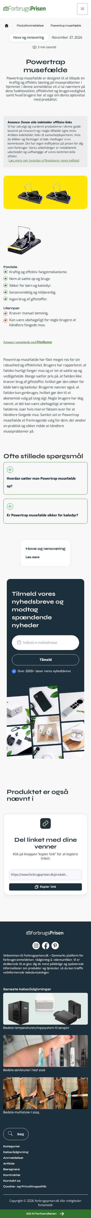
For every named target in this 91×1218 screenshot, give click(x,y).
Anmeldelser (13, 1158)
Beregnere (11, 1169)
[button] (82, 9)
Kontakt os (12, 1181)
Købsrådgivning (15, 1152)
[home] (24, 9)
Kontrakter (12, 1175)
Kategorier (11, 1146)
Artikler (9, 1163)
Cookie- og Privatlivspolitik (24, 1186)
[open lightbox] (24, 239)
